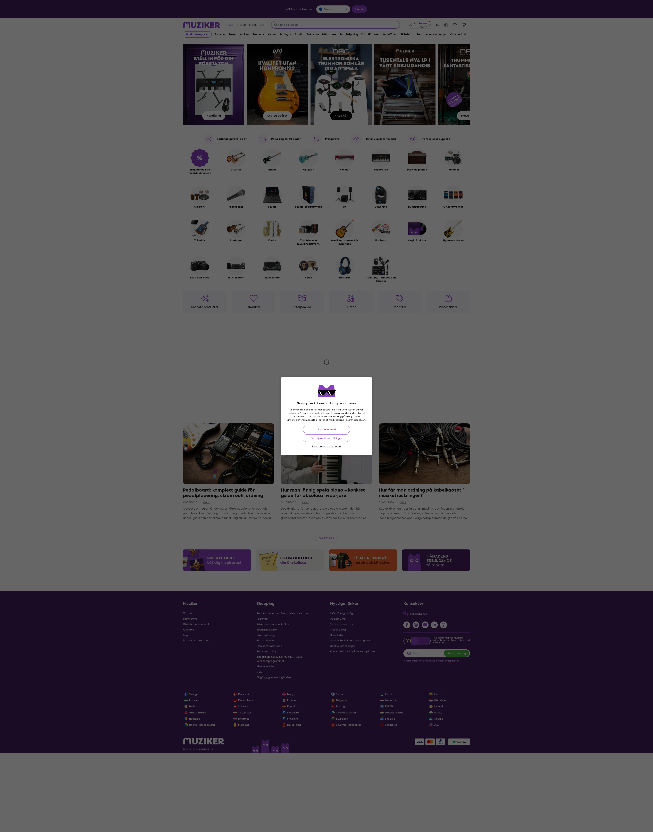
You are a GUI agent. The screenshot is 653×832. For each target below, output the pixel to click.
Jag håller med (326, 429)
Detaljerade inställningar (326, 438)
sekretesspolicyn (355, 420)
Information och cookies (326, 446)
